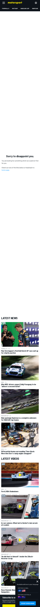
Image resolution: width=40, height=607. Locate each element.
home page (5, 170)
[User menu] (36, 3)
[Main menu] (3, 2)
